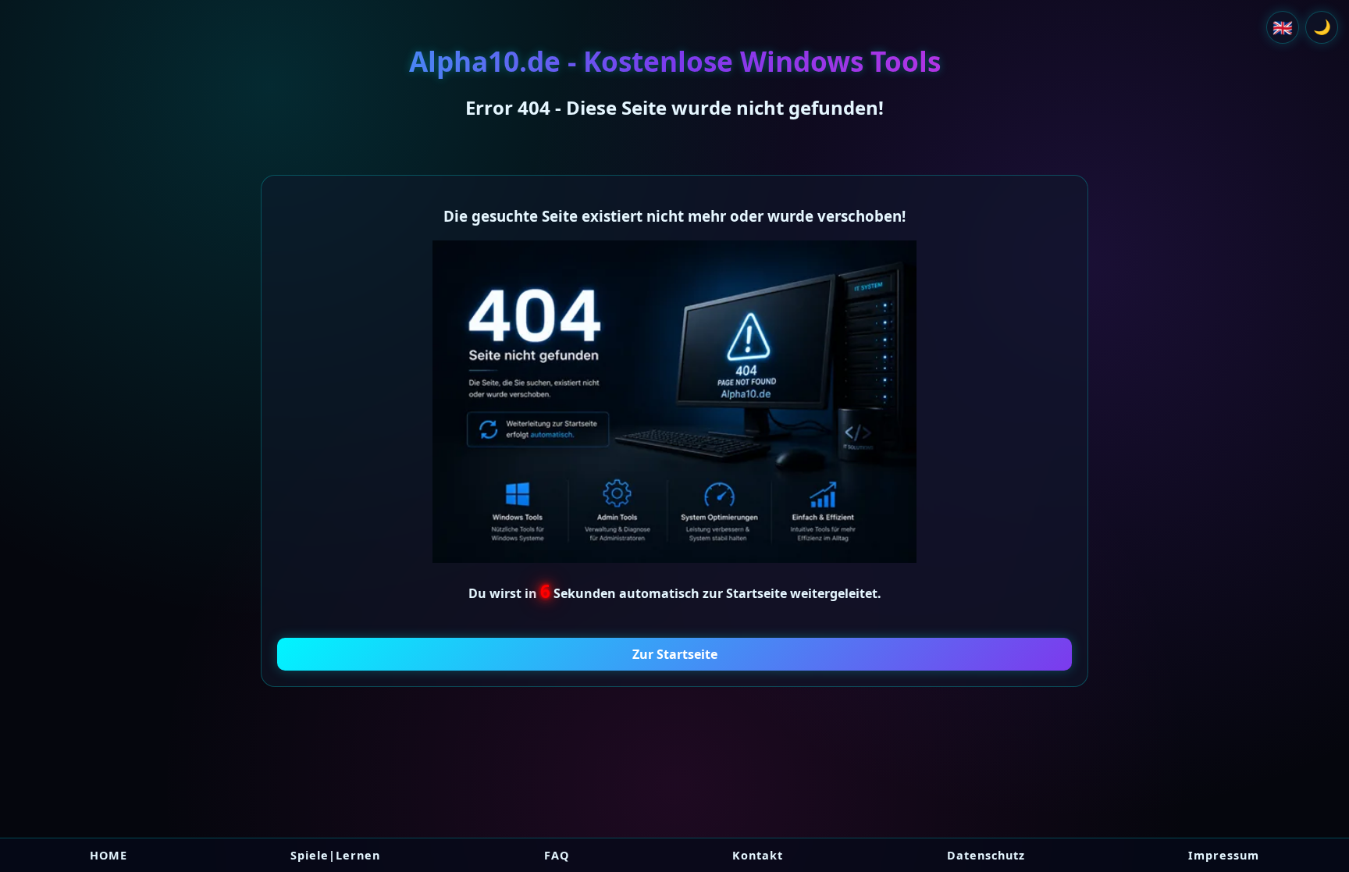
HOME (108, 855)
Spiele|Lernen (335, 855)
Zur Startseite (674, 654)
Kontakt (757, 855)
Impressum (1223, 855)
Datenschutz (986, 855)
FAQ (556, 855)
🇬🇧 (1282, 27)
